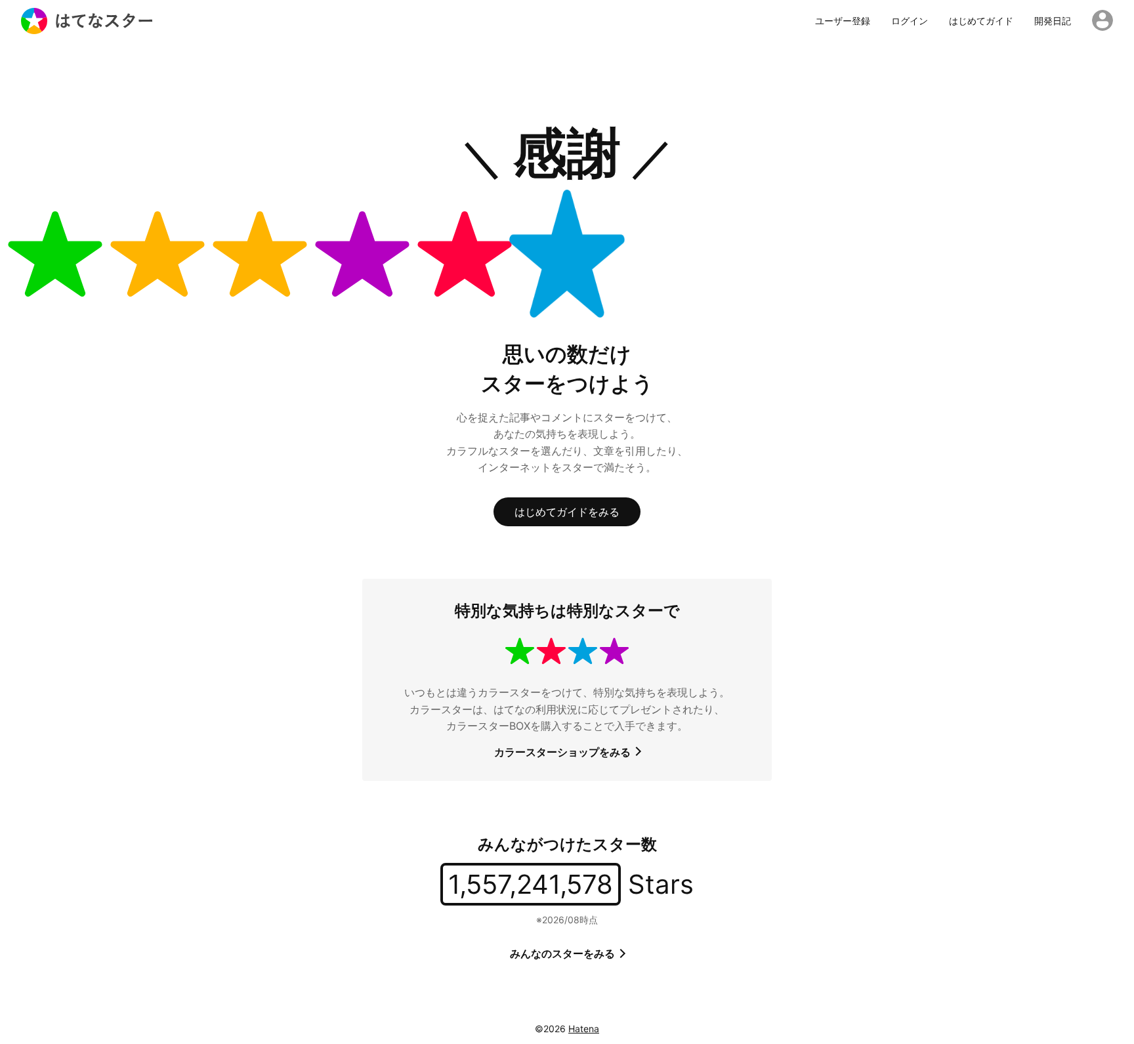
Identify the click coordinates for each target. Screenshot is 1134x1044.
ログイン (909, 21)
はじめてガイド (981, 21)
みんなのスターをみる (564, 953)
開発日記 (1052, 21)
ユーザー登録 (842, 21)
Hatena (583, 1028)
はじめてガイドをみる (567, 511)
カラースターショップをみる (563, 752)
